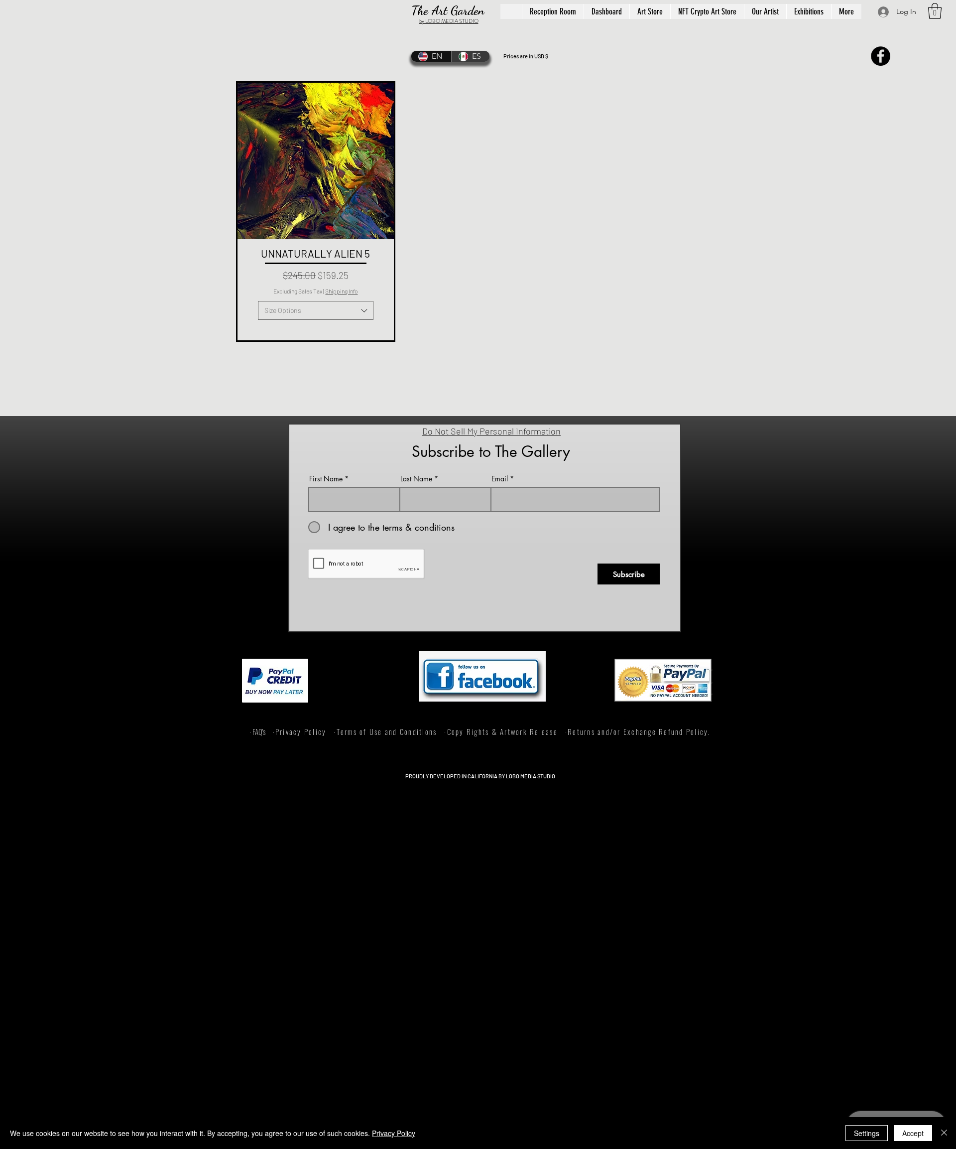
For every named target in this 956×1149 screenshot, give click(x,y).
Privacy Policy (393, 1133)
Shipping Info (341, 290)
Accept (913, 1133)
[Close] (944, 1133)
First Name (326, 478)
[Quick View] (316, 161)
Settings (866, 1133)
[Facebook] (880, 56)
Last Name (416, 478)
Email (499, 478)
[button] (935, 11)
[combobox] (315, 310)
